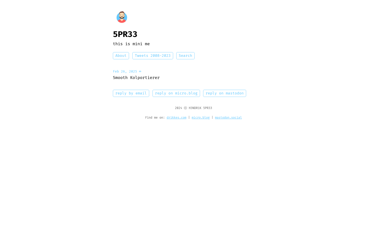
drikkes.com (176, 118)
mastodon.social (228, 118)
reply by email (131, 93)
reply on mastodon (225, 93)
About (121, 55)
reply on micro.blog (176, 93)
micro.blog (201, 118)
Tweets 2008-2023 (153, 55)
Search (185, 55)
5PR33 (125, 34)
